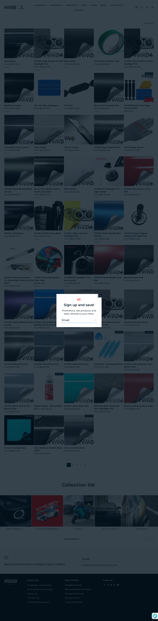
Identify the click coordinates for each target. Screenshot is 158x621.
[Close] (100, 295)
